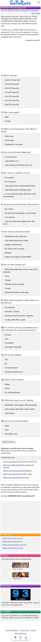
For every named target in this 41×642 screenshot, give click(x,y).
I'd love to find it (11, 157)
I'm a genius (9, 177)
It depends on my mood (13, 144)
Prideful (8, 280)
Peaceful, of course (12, 311)
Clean (7, 388)
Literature (10, 10)
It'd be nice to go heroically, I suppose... (19, 316)
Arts (5, 10)
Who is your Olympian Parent (13, 471)
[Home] (20, 3)
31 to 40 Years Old (12, 92)
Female (8, 121)
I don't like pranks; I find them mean (18, 190)
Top (2, 10)
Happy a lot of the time (13, 245)
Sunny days (9, 140)
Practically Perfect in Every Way (17, 292)
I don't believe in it (11, 161)
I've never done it (11, 368)
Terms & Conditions (11, 630)
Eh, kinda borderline (12, 392)
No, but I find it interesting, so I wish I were (20, 213)
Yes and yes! (10, 217)
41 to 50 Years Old (12, 96)
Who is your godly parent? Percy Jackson (17, 465)
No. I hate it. (9, 209)
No (6, 364)
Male (7, 117)
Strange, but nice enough (14, 284)
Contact (33, 630)
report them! (18, 617)
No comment (10, 307)
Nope (7, 426)
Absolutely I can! (11, 434)
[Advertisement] (20, 57)
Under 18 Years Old (12, 80)
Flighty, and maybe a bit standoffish (18, 257)
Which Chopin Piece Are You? (13, 541)
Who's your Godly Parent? (12, 474)
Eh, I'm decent (10, 182)
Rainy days (9, 136)
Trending (26, 638)
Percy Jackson (25, 10)
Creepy (8, 288)
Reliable (8, 253)
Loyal (7, 276)
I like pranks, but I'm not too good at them (20, 186)
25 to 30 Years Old (12, 88)
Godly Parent (34, 10)
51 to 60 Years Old (12, 100)
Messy (7, 384)
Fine (6, 339)
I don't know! (9, 413)
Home (15, 638)
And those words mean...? (14, 372)
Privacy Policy (24, 630)
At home (8, 335)
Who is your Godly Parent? (12, 462)
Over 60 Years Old (12, 104)
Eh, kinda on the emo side (14, 249)
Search (20, 638)
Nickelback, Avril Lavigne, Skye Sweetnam (21, 405)
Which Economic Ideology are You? (14, 545)
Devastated (9, 343)
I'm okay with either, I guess (15, 320)
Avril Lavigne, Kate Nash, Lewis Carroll (19, 409)
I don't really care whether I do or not (18, 165)
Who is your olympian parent (13, 477)
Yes (6, 359)
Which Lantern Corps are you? (13, 548)
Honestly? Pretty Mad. (13, 347)
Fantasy (17, 10)
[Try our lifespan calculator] (20, 594)
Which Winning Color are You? (13, 538)
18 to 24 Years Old (12, 84)
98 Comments (36, 13)
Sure (7, 430)
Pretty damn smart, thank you (16, 236)
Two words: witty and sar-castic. (17, 240)
